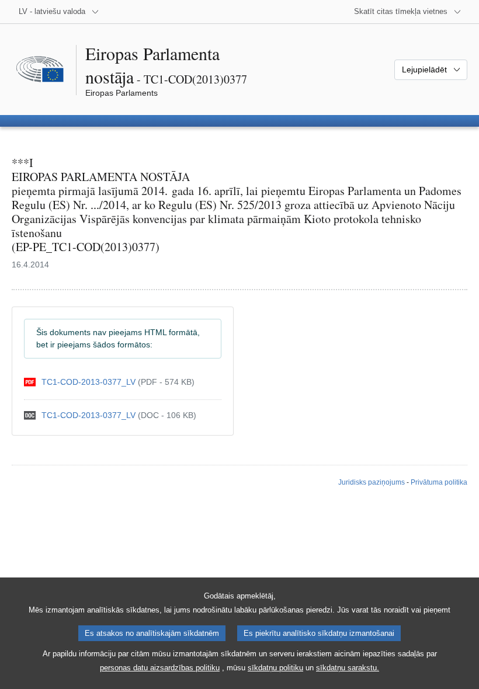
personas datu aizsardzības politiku (160, 667)
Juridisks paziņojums (371, 482)
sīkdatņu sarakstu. (347, 667)
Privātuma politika (439, 482)
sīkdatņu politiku (275, 667)
